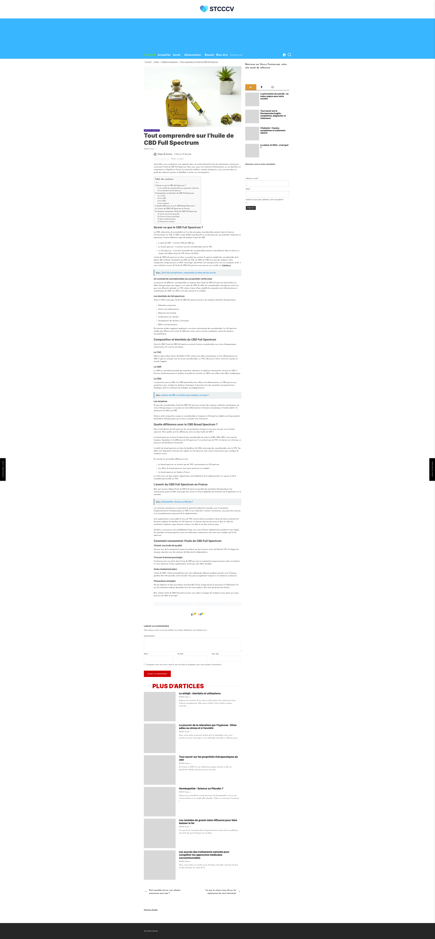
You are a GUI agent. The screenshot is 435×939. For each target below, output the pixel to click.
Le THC (162, 196)
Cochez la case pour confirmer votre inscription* (264, 200)
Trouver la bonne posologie (169, 216)
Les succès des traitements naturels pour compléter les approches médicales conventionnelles (204, 854)
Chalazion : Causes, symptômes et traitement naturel (272, 130)
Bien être (222, 55)
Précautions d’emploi (167, 221)
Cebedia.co (226, 265)
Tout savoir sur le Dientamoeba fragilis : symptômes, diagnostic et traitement (273, 114)
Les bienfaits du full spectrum (170, 190)
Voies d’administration (168, 219)
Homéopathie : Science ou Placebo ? (201, 788)
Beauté (209, 55)
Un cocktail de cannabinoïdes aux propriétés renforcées (179, 188)
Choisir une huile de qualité (169, 214)
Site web (215, 654)
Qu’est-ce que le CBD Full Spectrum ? (171, 185)
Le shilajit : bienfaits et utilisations (200, 693)
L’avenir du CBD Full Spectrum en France (173, 209)
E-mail (181, 654)
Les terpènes (164, 203)
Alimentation (192, 55)
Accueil (148, 55)
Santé (176, 55)
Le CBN (163, 198)
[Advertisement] (217, 34)
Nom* (248, 189)
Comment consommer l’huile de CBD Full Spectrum (177, 211)
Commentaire (150, 636)
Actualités (164, 55)
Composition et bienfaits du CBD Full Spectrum (175, 193)
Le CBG (163, 201)
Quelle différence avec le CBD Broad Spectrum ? (176, 206)
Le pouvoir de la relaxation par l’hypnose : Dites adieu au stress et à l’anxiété (208, 726)
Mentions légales (151, 910)
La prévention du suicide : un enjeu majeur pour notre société (274, 96)
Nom (146, 654)
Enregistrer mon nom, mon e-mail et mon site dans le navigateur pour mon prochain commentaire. (184, 665)
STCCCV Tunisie (149, 149)
